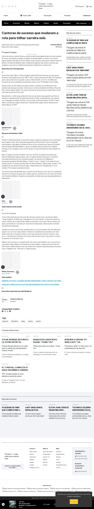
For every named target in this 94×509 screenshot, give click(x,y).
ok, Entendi (74, 501)
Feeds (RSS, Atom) (61, 465)
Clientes (32, 462)
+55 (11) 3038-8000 (82, 471)
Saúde (55, 23)
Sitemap (58, 457)
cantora (30, 321)
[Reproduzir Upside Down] (15, 128)
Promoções (47, 15)
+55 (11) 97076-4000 (82, 458)
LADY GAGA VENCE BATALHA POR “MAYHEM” (78, 69)
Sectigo (58, 462)
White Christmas (8, 271)
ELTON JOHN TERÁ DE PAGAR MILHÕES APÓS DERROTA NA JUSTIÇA (76, 96)
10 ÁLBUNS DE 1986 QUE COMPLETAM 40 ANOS (77, 41)
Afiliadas (32, 459)
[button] (3, 6)
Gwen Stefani (6, 273)
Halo (3, 201)
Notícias (32, 454)
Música (36, 23)
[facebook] (2, 311)
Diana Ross (5, 129)
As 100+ (45, 465)
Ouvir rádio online (48, 451)
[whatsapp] (7, 311)
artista (23, 321)
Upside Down (6, 128)
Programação (46, 454)
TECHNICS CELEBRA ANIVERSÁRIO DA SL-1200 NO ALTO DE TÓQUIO (78, 126)
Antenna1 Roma (60, 454)
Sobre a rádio (33, 451)
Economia (16, 23)
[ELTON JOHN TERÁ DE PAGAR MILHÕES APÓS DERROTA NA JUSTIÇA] (79, 106)
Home (6, 15)
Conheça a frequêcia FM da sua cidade (13, 466)
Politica (46, 23)
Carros (6, 23)
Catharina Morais (16, 300)
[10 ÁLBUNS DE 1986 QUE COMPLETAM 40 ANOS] (79, 50)
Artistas (45, 459)
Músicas (45, 462)
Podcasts (67, 15)
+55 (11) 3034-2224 (82, 456)
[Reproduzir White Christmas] (17, 272)
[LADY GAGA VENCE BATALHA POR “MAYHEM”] (79, 78)
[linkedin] (10, 311)
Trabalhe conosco (34, 467)
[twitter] (5, 311)
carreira (38, 321)
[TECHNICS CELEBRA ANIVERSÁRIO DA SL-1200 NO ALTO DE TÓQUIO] (79, 136)
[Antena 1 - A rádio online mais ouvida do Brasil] (47, 6)
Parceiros (58, 451)
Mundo (27, 23)
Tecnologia (66, 23)
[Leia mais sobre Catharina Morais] (5, 300)
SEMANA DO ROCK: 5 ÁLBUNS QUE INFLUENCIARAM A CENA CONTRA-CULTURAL (32, 281)
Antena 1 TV (46, 457)
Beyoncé (4, 203)
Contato (32, 465)
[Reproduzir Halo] (10, 202)
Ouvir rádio (27, 15)
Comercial (86, 15)
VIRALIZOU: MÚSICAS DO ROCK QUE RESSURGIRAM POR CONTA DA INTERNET (31, 285)
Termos (58, 467)
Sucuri (57, 459)
